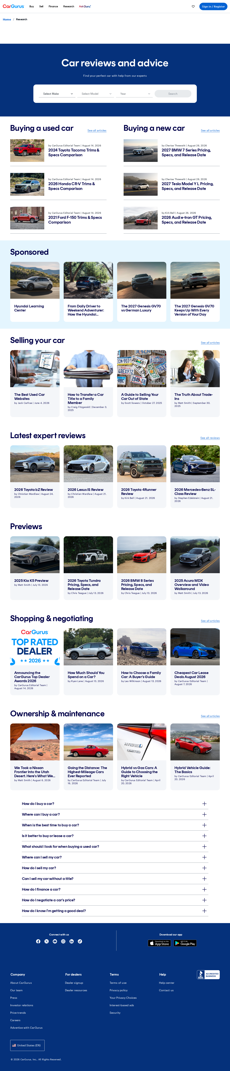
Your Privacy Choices (123, 997)
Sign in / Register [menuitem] (213, 6)
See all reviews (210, 437)
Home (7, 19)
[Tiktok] (80, 942)
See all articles (97, 130)
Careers (15, 1020)
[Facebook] (38, 942)
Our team (16, 990)
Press (13, 997)
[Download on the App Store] (159, 943)
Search (173, 93)
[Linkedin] (71, 942)
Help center (166, 982)
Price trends (18, 1012)
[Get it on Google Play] (185, 943)
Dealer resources (76, 990)
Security (115, 1012)
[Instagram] (63, 942)
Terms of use (118, 982)
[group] (35, 292)
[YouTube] (55, 942)
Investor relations (21, 1005)
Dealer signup (74, 982)
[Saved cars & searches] (193, 6)
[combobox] (27, 1045)
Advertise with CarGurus (26, 1027)
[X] (46, 942)
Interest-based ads (122, 1005)
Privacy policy (119, 990)
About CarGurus (21, 982)
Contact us (166, 990)
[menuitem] (32, 6)
